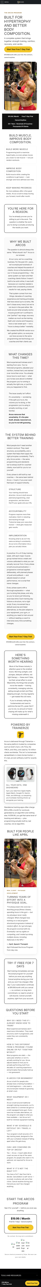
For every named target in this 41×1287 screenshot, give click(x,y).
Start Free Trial (32, 1283)
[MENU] (1, 2)
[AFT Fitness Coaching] (20, 2)
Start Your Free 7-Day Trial (18, 49)
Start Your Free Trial (20, 1227)
